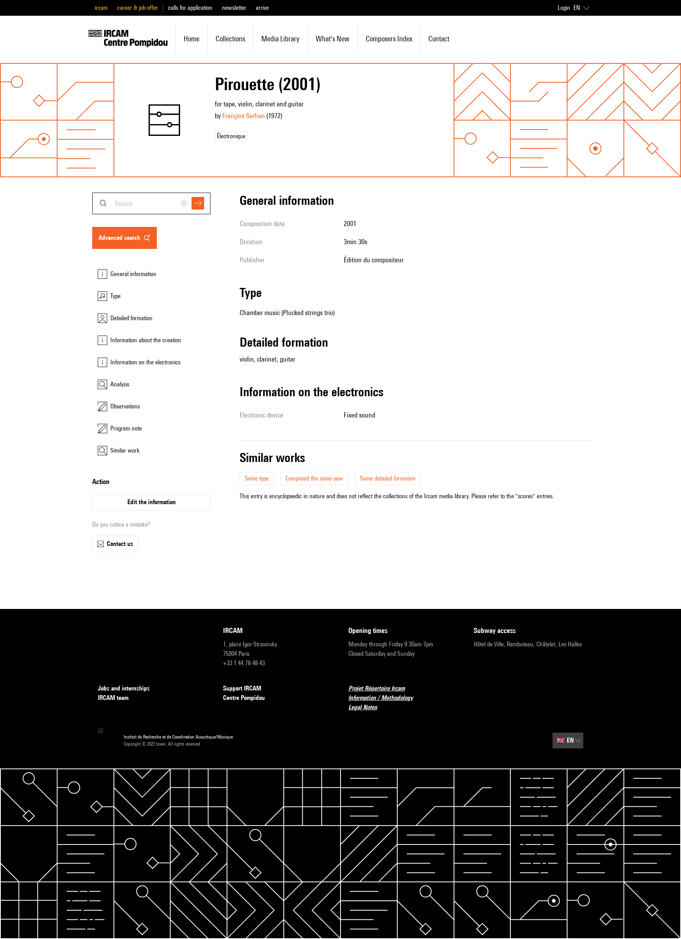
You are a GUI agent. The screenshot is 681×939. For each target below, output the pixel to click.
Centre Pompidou (244, 697)
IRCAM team (113, 697)
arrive (262, 7)
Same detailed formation (388, 478)
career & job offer (137, 7)
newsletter (234, 7)
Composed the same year (314, 478)
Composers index (389, 38)
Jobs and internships (124, 688)
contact (438, 38)
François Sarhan (243, 115)
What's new (333, 38)
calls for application (190, 7)
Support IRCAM (242, 688)
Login (564, 7)
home (191, 38)
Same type (257, 478)
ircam (101, 7)
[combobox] (151, 203)
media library (280, 38)
